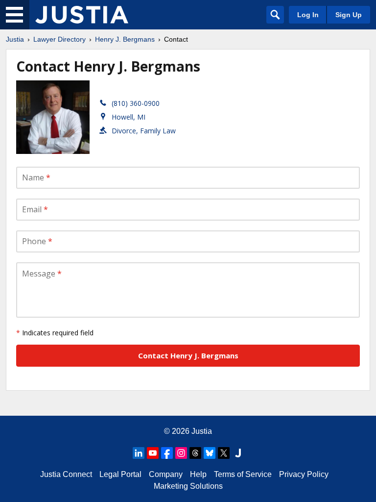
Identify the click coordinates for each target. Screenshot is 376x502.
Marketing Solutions (188, 486)
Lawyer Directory (59, 39)
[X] (224, 453)
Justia (15, 39)
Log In (308, 15)
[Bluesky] (209, 453)
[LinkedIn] (138, 453)
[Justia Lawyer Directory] (81, 15)
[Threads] (195, 453)
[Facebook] (167, 453)
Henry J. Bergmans (125, 39)
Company (166, 474)
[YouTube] (153, 453)
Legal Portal (120, 474)
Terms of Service (243, 474)
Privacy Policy (304, 474)
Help (198, 474)
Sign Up (348, 15)
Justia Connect (66, 474)
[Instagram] (181, 453)
